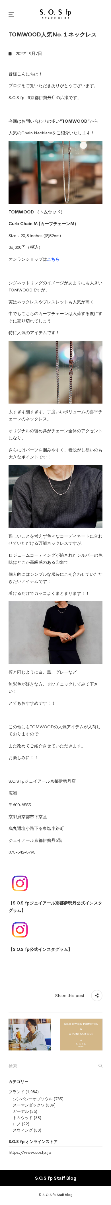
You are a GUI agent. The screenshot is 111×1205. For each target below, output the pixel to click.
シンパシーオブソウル (33, 1098)
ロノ (17, 1123)
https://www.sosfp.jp (30, 1152)
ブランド (16, 1091)
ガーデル (21, 1111)
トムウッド (23, 1117)
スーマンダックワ (29, 1105)
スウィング (23, 1130)
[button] (12, 14)
